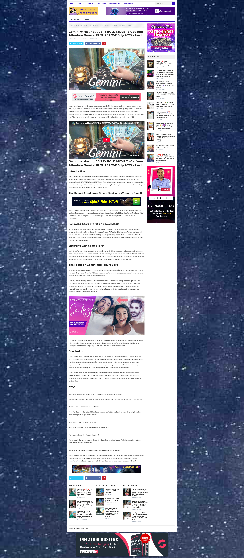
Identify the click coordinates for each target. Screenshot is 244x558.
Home (72, 3)
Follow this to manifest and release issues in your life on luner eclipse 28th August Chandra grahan (140, 492)
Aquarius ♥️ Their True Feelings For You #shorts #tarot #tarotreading (164, 63)
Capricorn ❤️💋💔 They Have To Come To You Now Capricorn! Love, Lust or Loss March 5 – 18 (84, 492)
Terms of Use (128, 3)
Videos (86, 19)
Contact (91, 3)
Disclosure (102, 3)
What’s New (75, 19)
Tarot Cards (72, 39)
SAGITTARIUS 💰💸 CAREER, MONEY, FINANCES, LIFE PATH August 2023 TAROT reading (165, 104)
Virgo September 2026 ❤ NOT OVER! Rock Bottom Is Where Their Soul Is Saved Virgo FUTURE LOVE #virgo (140, 504)
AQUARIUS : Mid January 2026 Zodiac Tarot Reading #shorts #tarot (165, 94)
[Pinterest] (104, 43)
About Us (81, 3)
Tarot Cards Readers (81, 529)
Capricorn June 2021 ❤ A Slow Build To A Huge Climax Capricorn (112, 500)
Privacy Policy (114, 3)
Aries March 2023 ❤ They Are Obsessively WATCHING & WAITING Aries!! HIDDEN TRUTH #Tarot (84, 515)
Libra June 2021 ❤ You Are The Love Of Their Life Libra (112, 490)
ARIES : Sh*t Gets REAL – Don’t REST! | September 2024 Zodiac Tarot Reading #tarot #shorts (85, 503)
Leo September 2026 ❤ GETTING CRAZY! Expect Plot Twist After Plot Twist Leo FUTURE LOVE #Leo (140, 516)
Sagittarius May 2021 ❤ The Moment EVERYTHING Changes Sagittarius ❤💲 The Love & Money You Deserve (112, 512)
